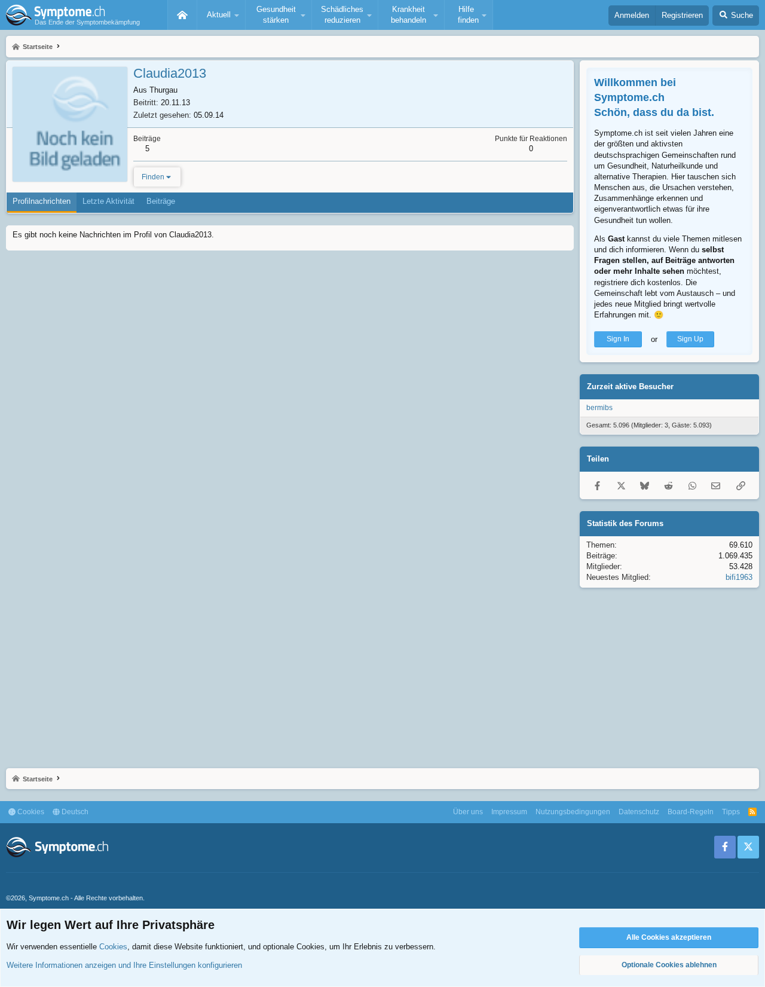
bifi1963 (739, 577)
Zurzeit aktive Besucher (630, 386)
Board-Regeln (691, 812)
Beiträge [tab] (160, 201)
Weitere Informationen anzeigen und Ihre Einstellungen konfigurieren (124, 965)
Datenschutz (639, 812)
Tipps (731, 812)
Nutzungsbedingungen (573, 812)
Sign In (618, 339)
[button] (221, 15)
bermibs (599, 408)
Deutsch (74, 812)
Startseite (182, 15)
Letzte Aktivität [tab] (108, 201)
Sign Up (690, 339)
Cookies (30, 812)
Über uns (468, 812)
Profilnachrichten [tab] (42, 201)
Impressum (509, 812)
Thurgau (163, 89)
